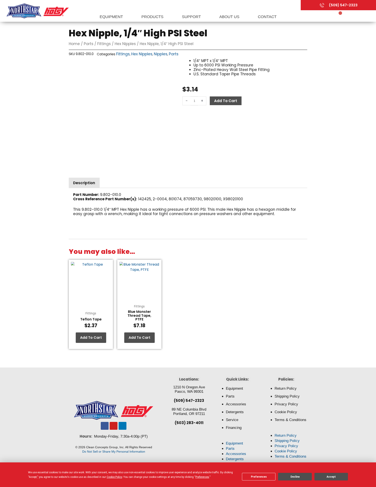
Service (232, 420)
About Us (229, 17)
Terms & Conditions (290, 420)
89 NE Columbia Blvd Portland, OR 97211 (189, 411)
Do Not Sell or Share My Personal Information (113, 451)
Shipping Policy (287, 396)
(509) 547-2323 (189, 400)
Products (152, 17)
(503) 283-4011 (189, 422)
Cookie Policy (286, 412)
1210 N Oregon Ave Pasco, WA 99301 (189, 389)
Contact (267, 17)
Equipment (112, 17)
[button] (237, 438)
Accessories (236, 404)
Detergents (235, 412)
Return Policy (286, 388)
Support (192, 17)
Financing (234, 428)
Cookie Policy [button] (114, 477)
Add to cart (225, 100)
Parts (88, 43)
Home (74, 43)
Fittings (104, 43)
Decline (295, 476)
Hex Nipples (125, 43)
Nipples (160, 54)
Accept (331, 476)
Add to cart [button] (91, 337)
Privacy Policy (286, 404)
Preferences (259, 476)
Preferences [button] (202, 477)
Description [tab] (84, 182)
